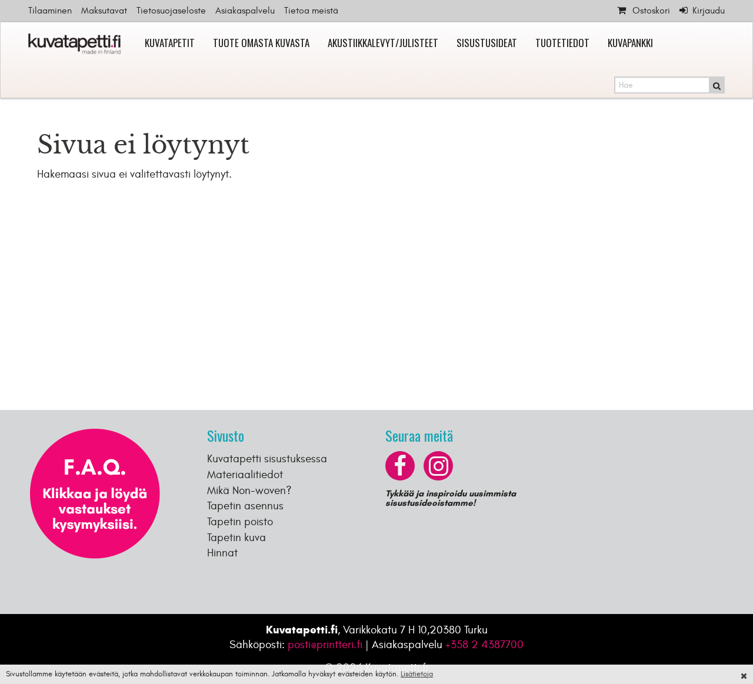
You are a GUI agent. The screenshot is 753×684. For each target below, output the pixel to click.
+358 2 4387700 (484, 644)
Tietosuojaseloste (171, 10)
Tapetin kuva (236, 537)
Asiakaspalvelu (245, 10)
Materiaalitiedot (245, 474)
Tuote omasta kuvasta (261, 42)
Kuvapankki (630, 42)
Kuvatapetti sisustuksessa (267, 458)
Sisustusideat (487, 42)
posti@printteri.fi (325, 644)
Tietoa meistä (311, 10)
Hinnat (222, 552)
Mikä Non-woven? (249, 490)
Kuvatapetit (170, 42)
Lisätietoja (417, 674)
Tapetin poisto (240, 521)
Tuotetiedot (562, 42)
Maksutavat (104, 10)
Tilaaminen (50, 10)
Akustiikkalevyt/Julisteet (383, 42)
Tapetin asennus (245, 505)
